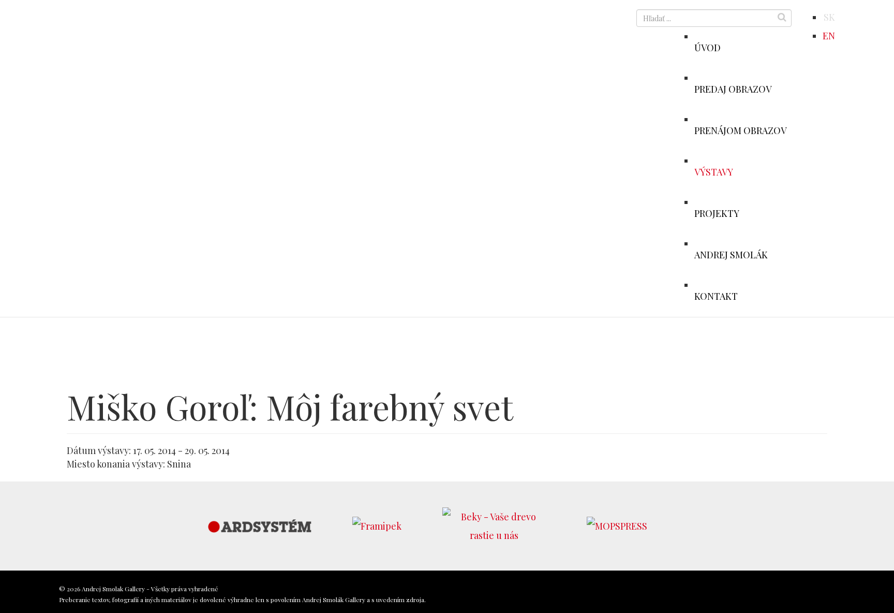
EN (829, 36)
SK (829, 17)
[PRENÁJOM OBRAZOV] (794, 119)
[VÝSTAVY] (741, 160)
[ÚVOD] (728, 36)
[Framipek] (376, 524)
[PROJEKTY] (747, 202)
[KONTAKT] (745, 285)
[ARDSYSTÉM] (259, 524)
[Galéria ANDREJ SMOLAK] (138, 32)
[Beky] (494, 524)
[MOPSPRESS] (617, 524)
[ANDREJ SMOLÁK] (775, 243)
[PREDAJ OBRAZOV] (779, 77)
